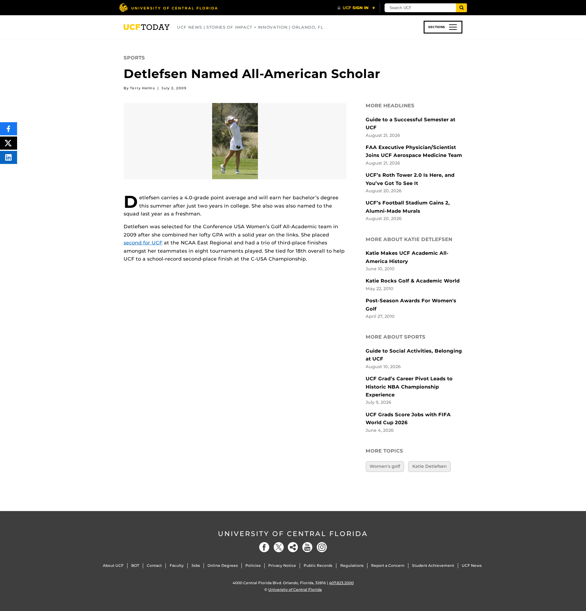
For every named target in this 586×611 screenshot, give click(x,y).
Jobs (195, 565)
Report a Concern (387, 565)
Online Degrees (223, 565)
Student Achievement (433, 565)
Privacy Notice (282, 565)
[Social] (293, 547)
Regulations (352, 565)
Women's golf (385, 466)
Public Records (318, 565)
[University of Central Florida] (168, 7)
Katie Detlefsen (429, 466)
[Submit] (461, 7)
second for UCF (143, 243)
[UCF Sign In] (356, 8)
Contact (154, 565)
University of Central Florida (293, 534)
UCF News (472, 565)
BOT (135, 565)
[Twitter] (278, 547)
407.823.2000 (341, 583)
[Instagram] (322, 547)
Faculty (177, 565)
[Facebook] (264, 547)
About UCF (113, 565)
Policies (253, 565)
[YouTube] (307, 547)
